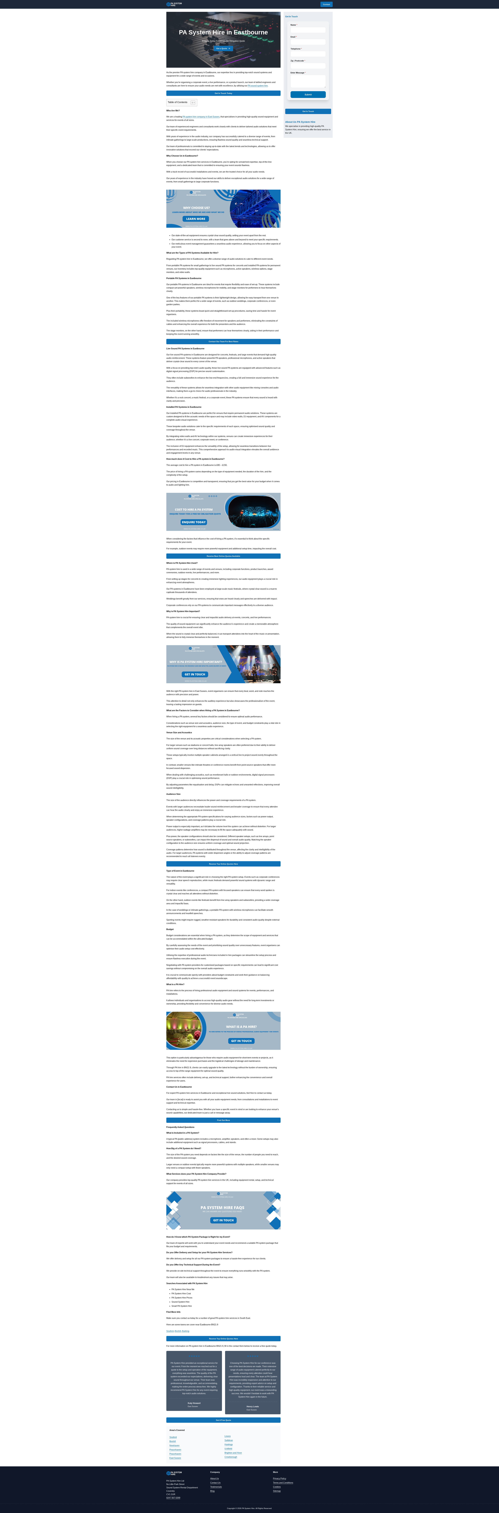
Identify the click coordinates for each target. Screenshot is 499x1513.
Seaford (170, 1331)
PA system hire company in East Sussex (201, 117)
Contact (326, 4)
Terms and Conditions (283, 1483)
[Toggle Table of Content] (192, 102)
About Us (214, 1478)
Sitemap (277, 1491)
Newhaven (174, 1445)
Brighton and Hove (233, 1453)
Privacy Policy (279, 1478)
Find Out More (223, 1120)
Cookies (277, 1487)
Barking (185, 1331)
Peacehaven (175, 1450)
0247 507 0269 (173, 1498)
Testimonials (216, 1487)
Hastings (229, 1444)
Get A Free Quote (223, 1420)
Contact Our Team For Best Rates (223, 341)
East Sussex (175, 1458)
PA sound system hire (258, 86)
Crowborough (231, 1457)
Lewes (228, 1436)
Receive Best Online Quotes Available (223, 556)
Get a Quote (221, 48)
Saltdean (229, 1440)
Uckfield (228, 1449)
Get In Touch (308, 111)
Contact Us (215, 1483)
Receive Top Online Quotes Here (223, 864)
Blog (212, 1491)
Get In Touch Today (223, 93)
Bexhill (178, 1331)
